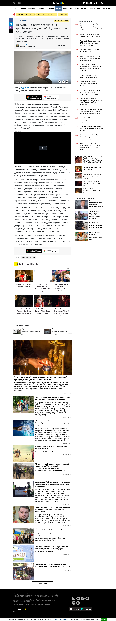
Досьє (23, 8)
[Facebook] (11, 20)
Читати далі (42, 583)
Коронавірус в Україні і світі (46, 14)
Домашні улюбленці (36, 8)
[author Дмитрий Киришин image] (18, 45)
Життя (58, 8)
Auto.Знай (50, 8)
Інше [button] (105, 8)
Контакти (47, 604)
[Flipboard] (94, 3)
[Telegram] (84, 3)
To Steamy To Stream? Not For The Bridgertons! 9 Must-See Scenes (93, 191)
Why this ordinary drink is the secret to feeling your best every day (92, 176)
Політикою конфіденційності (62, 619)
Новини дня (63, 14)
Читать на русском (61, 20)
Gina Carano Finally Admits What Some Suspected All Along (24, 311)
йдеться (25, 88)
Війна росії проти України (26, 14)
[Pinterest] (97, 3)
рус (19, 3)
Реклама (33, 604)
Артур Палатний (28, 258)
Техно (83, 8)
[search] (102, 3)
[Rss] (90, 3)
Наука (99, 8)
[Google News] (87, 598)
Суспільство (74, 8)
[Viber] (87, 3)
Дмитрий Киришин (26, 44)
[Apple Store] (74, 609)
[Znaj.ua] (58, 3)
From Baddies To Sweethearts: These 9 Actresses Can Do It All (93, 183)
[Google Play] (86, 609)
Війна (65, 8)
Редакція (40, 604)
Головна (16, 8)
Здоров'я (91, 8)
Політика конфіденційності (21, 604)
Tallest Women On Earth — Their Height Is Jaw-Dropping (42, 311)
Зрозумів (103, 619)
